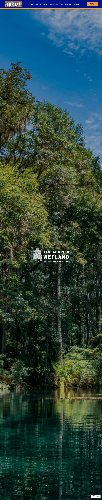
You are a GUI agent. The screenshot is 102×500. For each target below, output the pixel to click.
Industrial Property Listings (51, 4)
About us (38, 4)
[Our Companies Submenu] (71, 4)
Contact (76, 4)
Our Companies (66, 4)
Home (31, 4)
